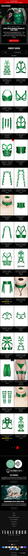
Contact (14, 526)
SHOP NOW (14, 508)
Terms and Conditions (14, 519)
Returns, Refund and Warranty (14, 517)
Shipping (14, 515)
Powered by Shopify (14, 555)
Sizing (14, 513)
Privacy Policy (14, 521)
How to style (14, 40)
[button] (5, 301)
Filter (6, 52)
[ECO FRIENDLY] (14, 466)
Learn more (14, 481)
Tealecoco (5, 6)
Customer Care (14, 524)
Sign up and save (14, 541)
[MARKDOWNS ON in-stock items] (14, 492)
